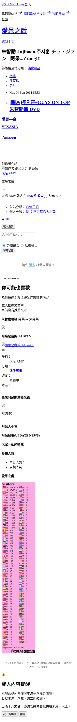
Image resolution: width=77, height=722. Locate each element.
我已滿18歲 (9, 714)
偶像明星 (34, 68)
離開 (22, 714)
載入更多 (8, 226)
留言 (40, 196)
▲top (5, 218)
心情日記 (32, 207)
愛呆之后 (14, 30)
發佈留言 (8, 250)
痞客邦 (32, 196)
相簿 (12, 76)
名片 (12, 85)
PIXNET (18, 662)
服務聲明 (43, 667)
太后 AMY (9, 173)
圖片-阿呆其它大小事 (40, 211)
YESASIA (10, 127)
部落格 (14, 81)
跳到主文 (8, 41)
